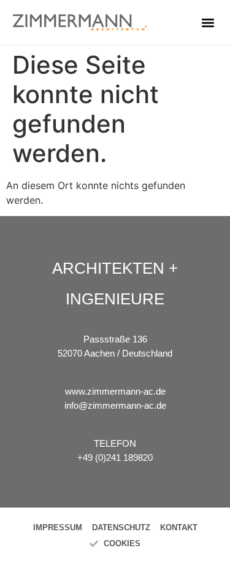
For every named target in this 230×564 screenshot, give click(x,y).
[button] (207, 22)
